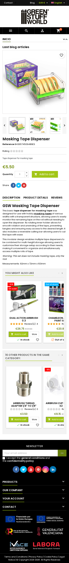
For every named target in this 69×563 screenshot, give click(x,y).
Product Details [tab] (35, 198)
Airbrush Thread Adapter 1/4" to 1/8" (23, 405)
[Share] (13, 185)
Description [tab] (11, 198)
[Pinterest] (23, 185)
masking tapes (43, 213)
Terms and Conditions (15, 556)
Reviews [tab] (56, 198)
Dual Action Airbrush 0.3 (24, 319)
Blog (32, 2)
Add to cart (44, 174)
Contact (8, 2)
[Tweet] (18, 185)
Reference (8, 144)
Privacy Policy (36, 556)
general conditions (33, 458)
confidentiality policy (20, 461)
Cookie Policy (51, 556)
